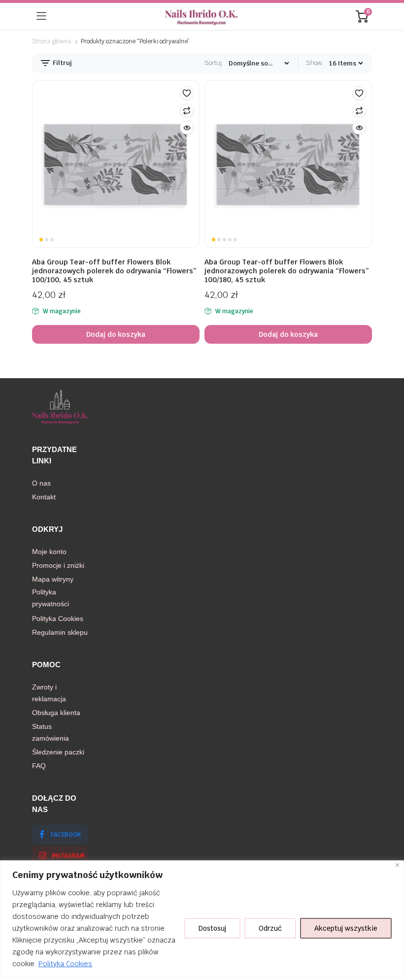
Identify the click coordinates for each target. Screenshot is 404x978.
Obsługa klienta (56, 713)
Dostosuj (212, 928)
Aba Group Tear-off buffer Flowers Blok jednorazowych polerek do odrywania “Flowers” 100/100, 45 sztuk (114, 271)
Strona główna (51, 41)
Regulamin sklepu (60, 632)
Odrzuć (270, 928)
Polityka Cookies (65, 963)
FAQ (39, 766)
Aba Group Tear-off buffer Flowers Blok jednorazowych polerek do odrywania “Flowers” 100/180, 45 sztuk (286, 271)
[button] (187, 93)
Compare (187, 110)
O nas (41, 483)
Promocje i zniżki (58, 565)
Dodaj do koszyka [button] (116, 334)
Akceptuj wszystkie (345, 928)
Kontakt (44, 497)
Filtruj (61, 63)
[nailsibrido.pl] (201, 16)
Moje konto (49, 551)
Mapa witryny (52, 579)
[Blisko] (397, 865)
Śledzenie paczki (58, 752)
